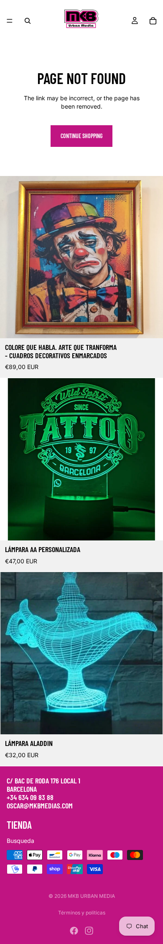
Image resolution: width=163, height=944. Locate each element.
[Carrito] (153, 21)
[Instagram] (89, 931)
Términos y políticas (81, 912)
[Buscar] (27, 21)
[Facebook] (74, 931)
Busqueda (20, 840)
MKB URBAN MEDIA (91, 896)
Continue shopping (81, 135)
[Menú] (9, 20)
